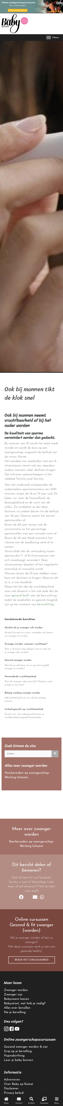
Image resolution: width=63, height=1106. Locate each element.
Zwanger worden (16, 990)
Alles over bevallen (17, 1007)
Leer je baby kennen (18, 1060)
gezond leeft (20, 595)
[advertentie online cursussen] (31, 6)
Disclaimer (11, 1088)
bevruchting (45, 604)
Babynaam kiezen (16, 999)
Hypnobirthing (14, 1055)
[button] (31, 959)
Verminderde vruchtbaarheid (20, 676)
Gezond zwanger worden (18, 660)
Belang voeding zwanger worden (22, 693)
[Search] (55, 753)
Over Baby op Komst (18, 1084)
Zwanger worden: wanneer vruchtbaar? (26, 644)
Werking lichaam (16, 777)
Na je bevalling (15, 1012)
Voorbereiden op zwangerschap (27, 773)
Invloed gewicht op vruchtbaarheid (24, 709)
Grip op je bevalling (18, 1051)
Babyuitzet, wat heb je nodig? (25, 1003)
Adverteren (12, 1079)
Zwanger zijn (13, 994)
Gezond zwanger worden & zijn (26, 1046)
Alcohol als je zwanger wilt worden (24, 627)
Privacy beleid (14, 1093)
